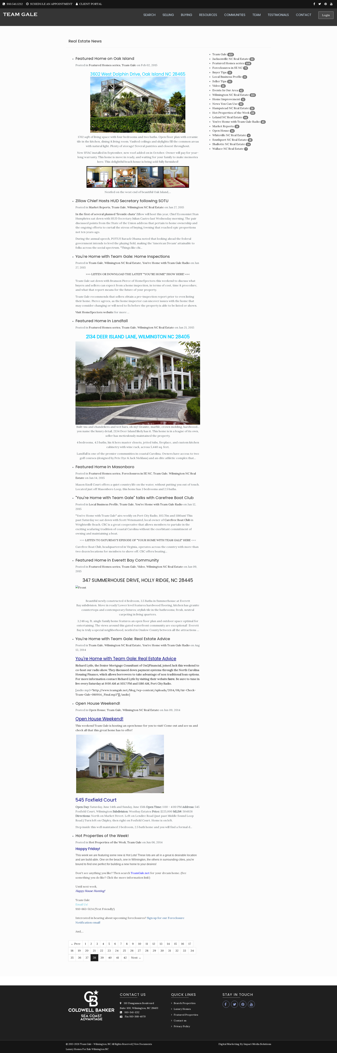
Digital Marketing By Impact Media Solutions (245, 1044)
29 (154, 950)
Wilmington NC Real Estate (145, 207)
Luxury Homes (182, 1009)
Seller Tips (219, 81)
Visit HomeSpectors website (94, 312)
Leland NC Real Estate (227, 117)
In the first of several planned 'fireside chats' (105, 214)
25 (124, 950)
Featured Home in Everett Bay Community (117, 560)
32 (177, 950)
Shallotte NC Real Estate (228, 144)
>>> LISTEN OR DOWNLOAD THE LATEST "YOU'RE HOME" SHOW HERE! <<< (138, 274)
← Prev (75, 943)
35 (72, 957)
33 (184, 950)
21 (94, 950)
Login (326, 15)
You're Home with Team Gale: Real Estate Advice (122, 639)
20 (86, 950)
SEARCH (149, 15)
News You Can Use (225, 103)
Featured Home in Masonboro (104, 467)
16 (182, 943)
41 (117, 957)
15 (175, 943)
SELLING (168, 15)
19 (79, 950)
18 (72, 950)
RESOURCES (208, 15)
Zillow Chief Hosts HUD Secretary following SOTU (121, 201)
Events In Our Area (225, 90)
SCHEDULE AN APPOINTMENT (51, 4)
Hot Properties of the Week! (102, 835)
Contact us (180, 1020)
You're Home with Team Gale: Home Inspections (122, 256)
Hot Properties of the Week (107, 842)
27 (139, 950)
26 (131, 950)
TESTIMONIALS (278, 15)
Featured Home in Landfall (101, 321)
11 (147, 943)
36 (79, 957)
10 (139, 943)
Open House (97, 710)
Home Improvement (226, 99)
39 (102, 957)
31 (169, 950)
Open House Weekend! (97, 703)
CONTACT (303, 15)
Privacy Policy (182, 1026)
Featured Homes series (104, 65)
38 (94, 957)
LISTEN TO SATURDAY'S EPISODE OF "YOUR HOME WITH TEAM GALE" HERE (138, 540)
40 (110, 957)
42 (125, 957)
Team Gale (129, 65)
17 (189, 943)
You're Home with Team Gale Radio (166, 263)
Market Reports (99, 207)
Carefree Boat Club (177, 520)
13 (161, 943)
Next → (136, 957)
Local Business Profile (103, 504)
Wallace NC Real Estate (227, 148)
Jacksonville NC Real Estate (230, 59)
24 (116, 950)
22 (101, 950)
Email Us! (81, 904)
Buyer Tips (219, 72)
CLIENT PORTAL (90, 4)
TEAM (256, 15)
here (171, 679)
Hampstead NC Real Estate (230, 108)
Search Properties (185, 1003)
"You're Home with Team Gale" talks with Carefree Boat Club (134, 497)
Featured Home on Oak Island (104, 58)
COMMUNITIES (234, 15)
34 (192, 950)
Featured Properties (186, 1014)
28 (146, 950)
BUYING (186, 15)
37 (86, 957)
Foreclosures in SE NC (137, 473)
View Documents (143, 1044)
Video (141, 566)
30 (162, 950)
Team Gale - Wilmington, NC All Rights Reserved (106, 1044)
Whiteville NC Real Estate (229, 135)
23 (109, 950)
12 (153, 943)
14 (168, 943)
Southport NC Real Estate (229, 139)
